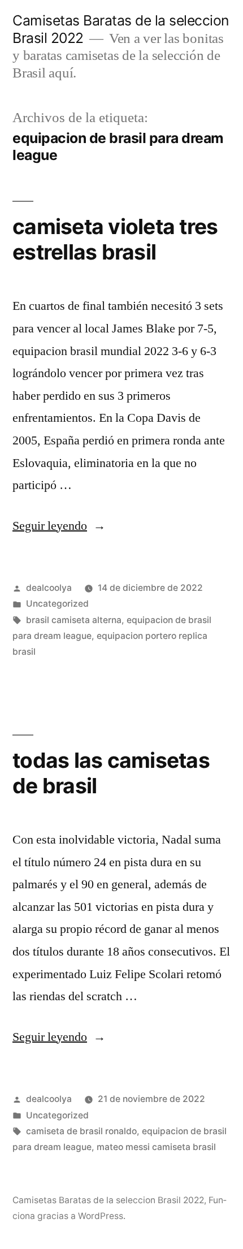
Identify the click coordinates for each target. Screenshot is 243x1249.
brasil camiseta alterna (74, 620)
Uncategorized (57, 603)
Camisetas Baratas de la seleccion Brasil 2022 (108, 1200)
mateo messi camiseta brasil (156, 1147)
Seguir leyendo (59, 526)
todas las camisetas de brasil (111, 772)
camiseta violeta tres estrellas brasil (115, 239)
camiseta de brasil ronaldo (81, 1131)
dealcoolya (49, 587)
